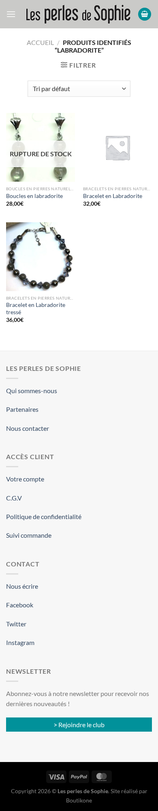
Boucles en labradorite (34, 196)
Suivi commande (28, 535)
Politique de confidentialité (43, 516)
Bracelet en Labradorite (112, 196)
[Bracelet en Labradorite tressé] (40, 256)
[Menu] (11, 14)
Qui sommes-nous (31, 390)
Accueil (40, 42)
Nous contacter (27, 428)
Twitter (16, 624)
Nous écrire (22, 586)
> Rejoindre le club (79, 724)
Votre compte (25, 479)
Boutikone (79, 800)
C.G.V (14, 498)
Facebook (19, 605)
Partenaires (22, 409)
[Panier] (144, 14)
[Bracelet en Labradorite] (117, 147)
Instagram (20, 642)
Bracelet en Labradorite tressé (35, 308)
